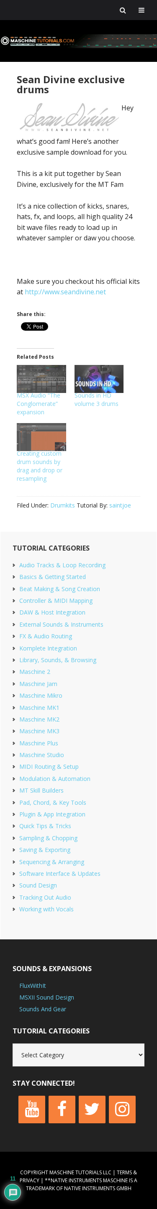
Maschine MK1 (39, 708)
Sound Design (38, 885)
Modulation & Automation (54, 779)
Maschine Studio (41, 755)
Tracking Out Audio (45, 897)
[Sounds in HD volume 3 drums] (99, 379)
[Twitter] (92, 1109)
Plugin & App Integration (52, 814)
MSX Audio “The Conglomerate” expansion (38, 403)
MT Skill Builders (41, 790)
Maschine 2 (34, 672)
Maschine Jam (38, 684)
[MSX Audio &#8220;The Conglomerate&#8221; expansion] (41, 379)
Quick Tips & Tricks (45, 826)
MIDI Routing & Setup (49, 766)
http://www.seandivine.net (65, 291)
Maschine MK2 (39, 719)
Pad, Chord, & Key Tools (52, 802)
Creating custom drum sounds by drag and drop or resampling (39, 465)
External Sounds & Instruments (61, 624)
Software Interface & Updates (59, 873)
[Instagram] (122, 1109)
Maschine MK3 (39, 731)
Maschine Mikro (40, 695)
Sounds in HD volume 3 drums (96, 399)
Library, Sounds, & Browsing (57, 660)
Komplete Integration (48, 648)
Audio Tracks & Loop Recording (62, 565)
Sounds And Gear (42, 1009)
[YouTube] (31, 1109)
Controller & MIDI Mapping (56, 600)
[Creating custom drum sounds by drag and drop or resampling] (41, 437)
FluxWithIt (32, 986)
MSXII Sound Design (46, 997)
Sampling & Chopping (48, 838)
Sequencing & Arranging (51, 862)
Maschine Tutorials (78, 41)
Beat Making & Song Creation (59, 589)
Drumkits (62, 505)
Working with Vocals (46, 909)
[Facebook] (62, 1109)
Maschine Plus (38, 743)
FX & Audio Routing (45, 636)
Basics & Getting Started (52, 577)
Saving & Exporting (44, 850)
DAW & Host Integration (52, 612)
